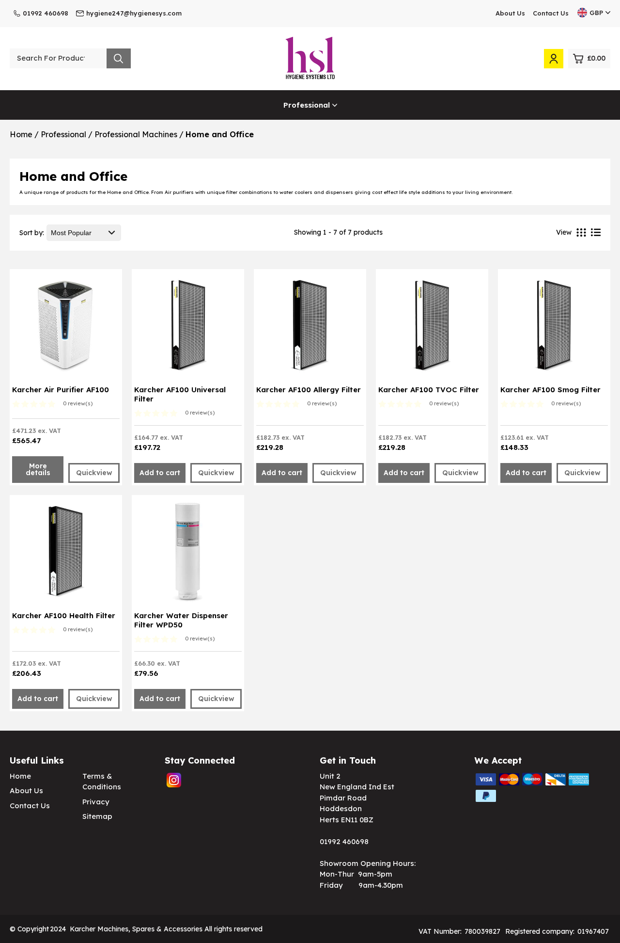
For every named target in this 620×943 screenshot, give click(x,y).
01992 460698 (45, 13)
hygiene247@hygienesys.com (134, 13)
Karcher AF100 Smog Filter (550, 389)
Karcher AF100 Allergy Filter (308, 389)
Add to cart (160, 472)
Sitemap (97, 816)
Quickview (94, 472)
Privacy (95, 801)
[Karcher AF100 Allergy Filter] (309, 328)
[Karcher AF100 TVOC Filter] (431, 328)
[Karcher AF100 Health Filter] (65, 554)
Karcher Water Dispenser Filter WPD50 (181, 620)
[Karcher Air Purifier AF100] (65, 328)
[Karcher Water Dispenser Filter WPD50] (187, 554)
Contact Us (551, 13)
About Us (510, 13)
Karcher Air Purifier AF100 (60, 389)
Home (20, 776)
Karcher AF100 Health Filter (63, 615)
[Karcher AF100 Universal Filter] (187, 328)
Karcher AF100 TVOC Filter (428, 389)
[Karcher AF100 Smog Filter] (553, 328)
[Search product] (119, 58)
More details (38, 469)
